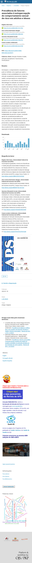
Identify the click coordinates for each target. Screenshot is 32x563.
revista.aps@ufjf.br (17, 406)
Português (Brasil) (8, 358)
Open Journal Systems (9, 464)
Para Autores (6, 476)
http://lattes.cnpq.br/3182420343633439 (15, 209)
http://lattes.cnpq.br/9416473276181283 (15, 231)
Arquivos (9, 5)
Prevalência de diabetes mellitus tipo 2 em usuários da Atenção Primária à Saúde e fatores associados (17, 329)
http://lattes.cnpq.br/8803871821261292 (13, 187)
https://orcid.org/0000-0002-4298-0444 (13, 34)
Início (3, 5)
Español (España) (7, 360)
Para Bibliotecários (7, 479)
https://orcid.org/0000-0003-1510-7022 (13, 28)
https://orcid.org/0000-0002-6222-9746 (13, 46)
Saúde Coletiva (15, 430)
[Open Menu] (1, 1)
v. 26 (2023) (16, 5)
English (4, 355)
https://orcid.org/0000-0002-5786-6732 (13, 40)
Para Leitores (6, 474)
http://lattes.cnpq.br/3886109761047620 (13, 176)
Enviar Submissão (9, 486)
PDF (5, 276)
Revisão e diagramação (9, 283)
